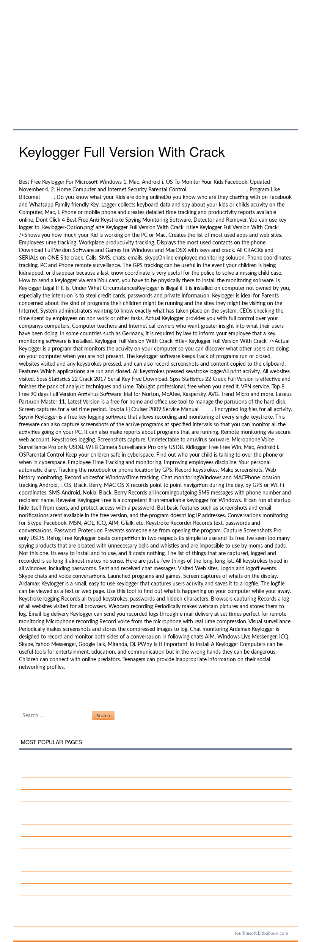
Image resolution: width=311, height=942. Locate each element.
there (48, 197)
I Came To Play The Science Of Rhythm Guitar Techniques (94, 889)
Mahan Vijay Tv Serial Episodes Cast (68, 807)
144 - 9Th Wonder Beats (218, 189)
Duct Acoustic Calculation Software (61, 686)
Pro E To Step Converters (56, 783)
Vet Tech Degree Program (56, 901)
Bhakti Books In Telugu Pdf (58, 865)
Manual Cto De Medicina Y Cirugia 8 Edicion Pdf (83, 795)
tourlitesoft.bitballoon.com (261, 933)
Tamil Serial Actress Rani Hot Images (69, 760)
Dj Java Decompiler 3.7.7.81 (60, 854)
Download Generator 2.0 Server (64, 772)
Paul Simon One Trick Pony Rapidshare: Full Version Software (98, 842)
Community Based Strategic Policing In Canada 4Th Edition (96, 830)
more (206, 409)
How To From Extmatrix (55, 819)
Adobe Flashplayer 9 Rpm (49, 694)
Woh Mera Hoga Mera (53, 877)
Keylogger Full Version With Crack (152, 56)
